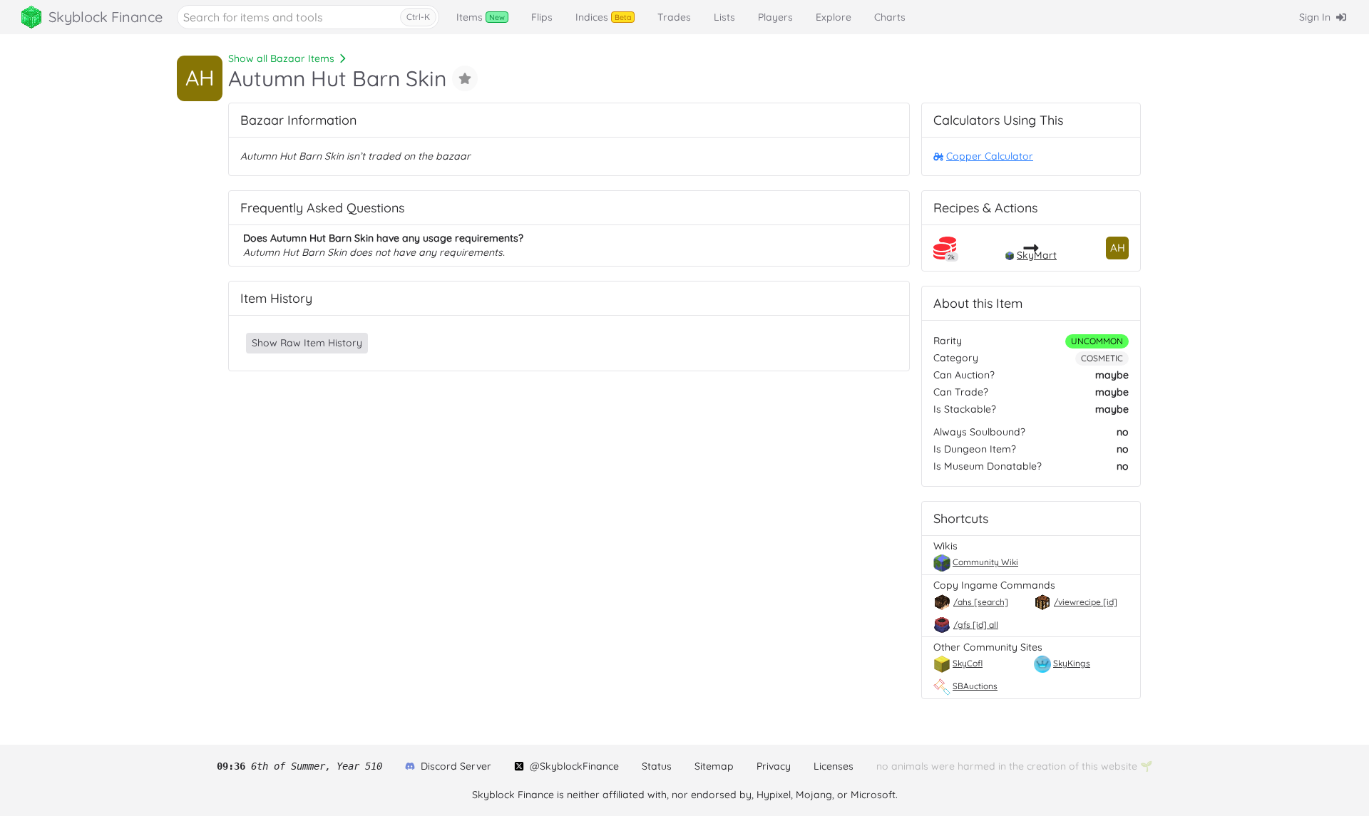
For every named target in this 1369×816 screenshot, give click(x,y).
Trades (674, 17)
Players (775, 17)
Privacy (774, 766)
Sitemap (714, 766)
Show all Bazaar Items (281, 58)
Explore (833, 17)
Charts (890, 17)
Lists (724, 17)
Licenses (833, 766)
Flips (542, 17)
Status (657, 766)
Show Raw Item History (307, 342)
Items (480, 17)
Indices (603, 17)
